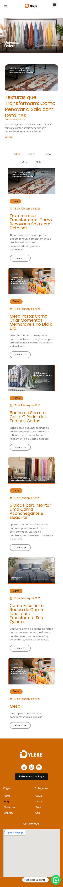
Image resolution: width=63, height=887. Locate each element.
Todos (16, 154)
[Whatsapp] (31, 767)
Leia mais (9, 137)
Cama (47, 154)
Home (7, 795)
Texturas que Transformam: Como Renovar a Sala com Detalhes (30, 106)
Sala (38, 162)
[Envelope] (39, 767)
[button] (6, 6)
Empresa (9, 812)
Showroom (10, 807)
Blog (6, 801)
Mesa (25, 162)
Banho (32, 154)
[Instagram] (24, 767)
